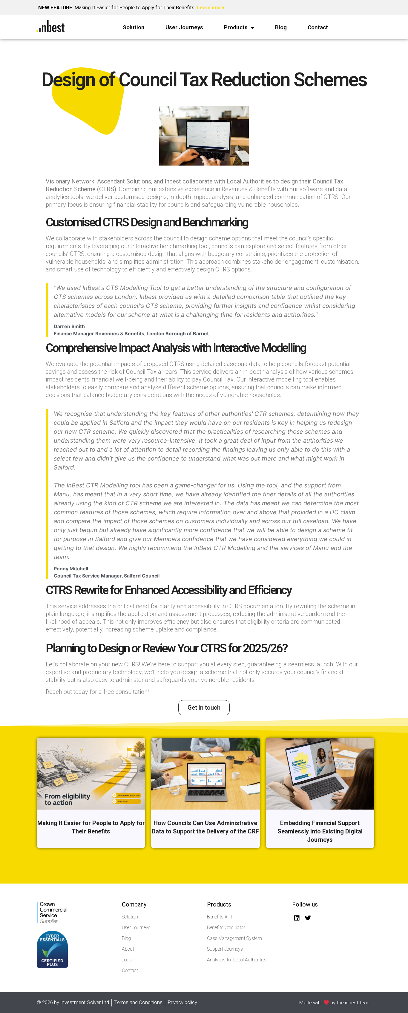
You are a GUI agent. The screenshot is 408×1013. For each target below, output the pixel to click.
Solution (134, 27)
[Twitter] (308, 918)
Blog (281, 27)
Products (236, 27)
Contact (318, 27)
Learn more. (211, 7)
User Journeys (184, 27)
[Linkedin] (297, 918)
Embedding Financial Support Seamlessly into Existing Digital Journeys (320, 831)
